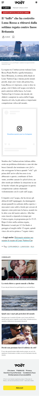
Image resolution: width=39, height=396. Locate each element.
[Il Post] (19, 2)
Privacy (29, 370)
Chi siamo (11, 370)
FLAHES (6, 8)
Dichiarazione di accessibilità (19, 375)
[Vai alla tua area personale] (36, 2)
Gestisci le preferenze (12, 373)
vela (32, 246)
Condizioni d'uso (29, 373)
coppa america (13, 246)
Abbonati (19, 388)
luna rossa (24, 246)
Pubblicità (20, 370)
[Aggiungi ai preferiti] (13, 37)
